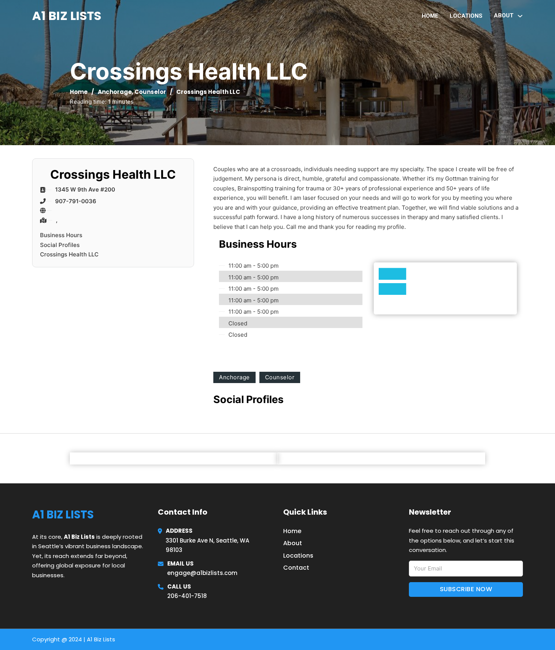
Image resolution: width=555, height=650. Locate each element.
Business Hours (61, 235)
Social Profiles (60, 244)
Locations (466, 15)
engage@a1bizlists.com (202, 573)
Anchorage (115, 92)
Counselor (150, 92)
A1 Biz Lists (66, 15)
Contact (296, 567)
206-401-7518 (187, 596)
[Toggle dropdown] (520, 16)
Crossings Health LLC (69, 254)
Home (430, 15)
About (292, 543)
